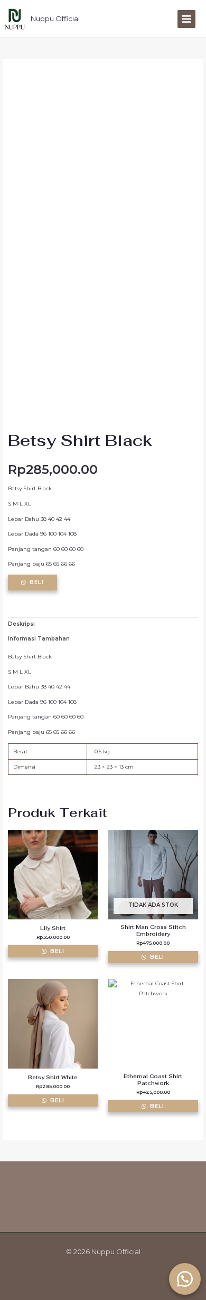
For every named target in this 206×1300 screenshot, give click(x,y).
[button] (185, 1279)
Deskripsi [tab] (21, 623)
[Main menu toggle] (186, 19)
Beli (37, 582)
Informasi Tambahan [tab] (39, 638)
